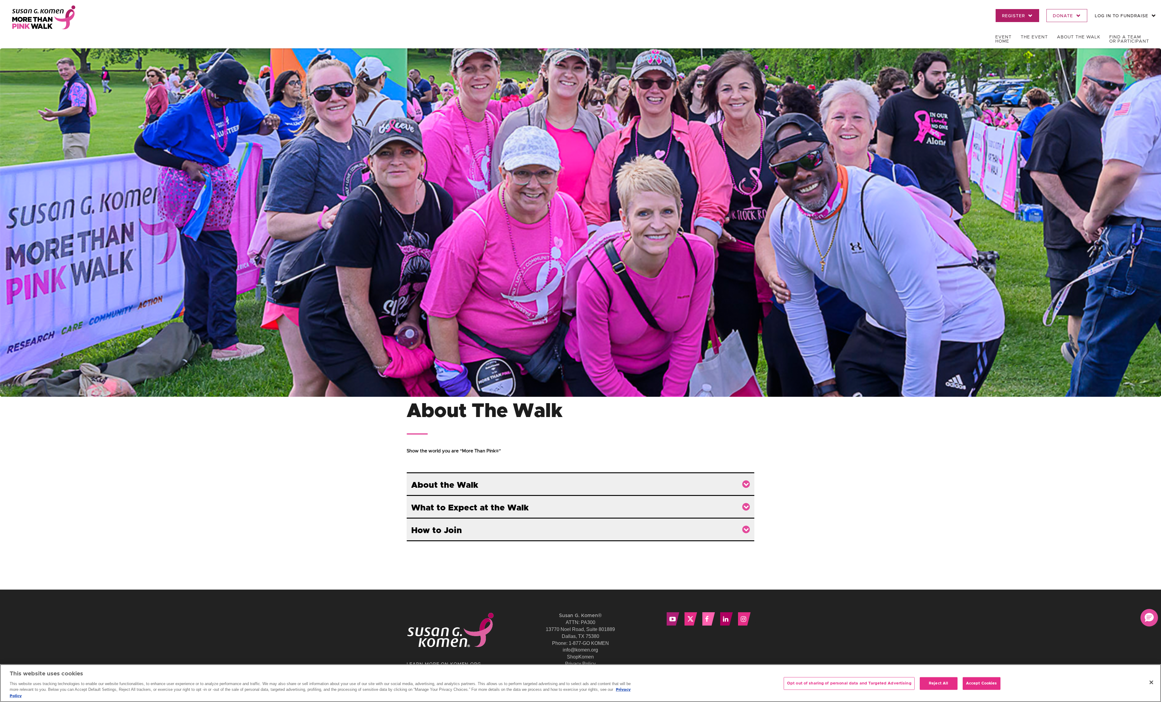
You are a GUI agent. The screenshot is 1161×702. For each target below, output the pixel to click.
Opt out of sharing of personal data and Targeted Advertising (849, 683)
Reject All (938, 683)
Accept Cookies (981, 683)
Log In (1121, 16)
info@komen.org (580, 649)
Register (1014, 16)
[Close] (1151, 682)
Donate (1064, 16)
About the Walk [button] (444, 485)
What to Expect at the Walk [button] (470, 508)
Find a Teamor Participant (1129, 39)
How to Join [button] (436, 530)
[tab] (580, 484)
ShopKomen (580, 656)
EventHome (1003, 39)
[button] (1149, 617)
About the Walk (1078, 37)
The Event (1034, 37)
